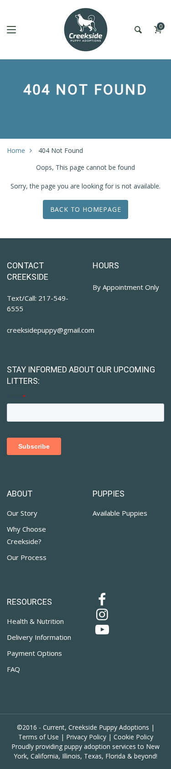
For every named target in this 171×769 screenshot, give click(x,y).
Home (16, 150)
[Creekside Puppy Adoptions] (86, 29)
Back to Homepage (85, 209)
